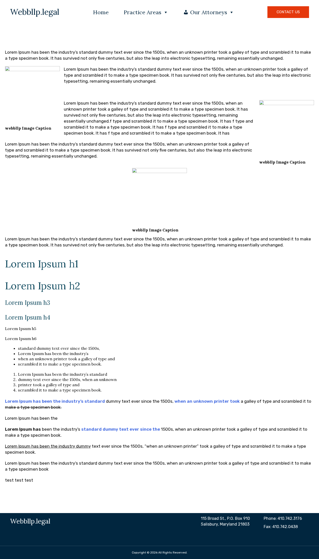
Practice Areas (142, 12)
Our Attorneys (208, 12)
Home (101, 12)
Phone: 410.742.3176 (283, 518)
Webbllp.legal (34, 12)
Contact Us (288, 12)
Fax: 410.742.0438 (281, 526)
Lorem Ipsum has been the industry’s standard (55, 401)
